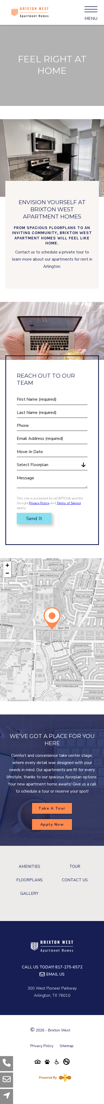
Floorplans (29, 880)
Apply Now (52, 824)
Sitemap (67, 1045)
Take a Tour (52, 808)
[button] (52, 618)
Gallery (29, 893)
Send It (34, 518)
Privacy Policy (39, 503)
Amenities (29, 866)
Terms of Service (69, 503)
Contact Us (75, 880)
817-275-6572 (68, 967)
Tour (74, 866)
